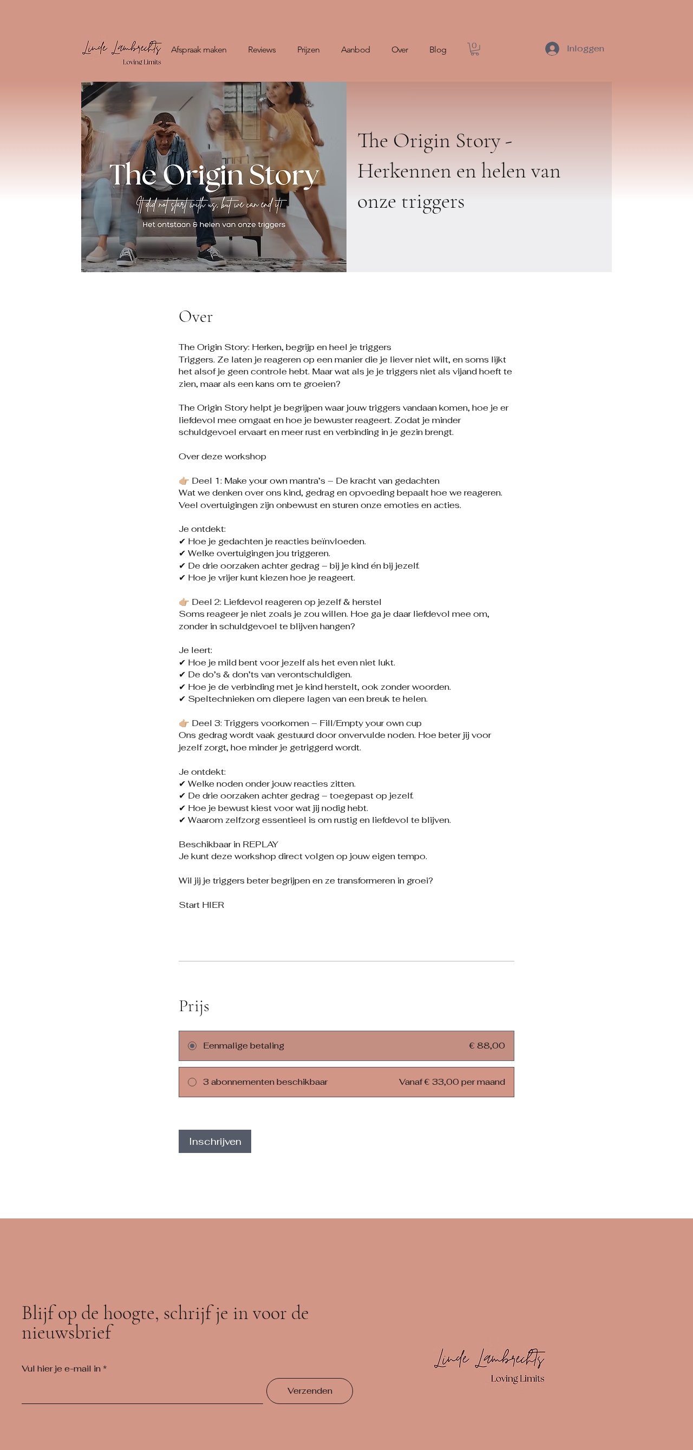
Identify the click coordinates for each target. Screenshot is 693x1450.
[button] (474, 49)
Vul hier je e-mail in (61, 1369)
